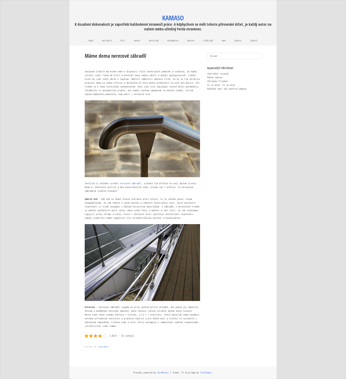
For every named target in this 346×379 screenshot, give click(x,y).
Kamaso (173, 17)
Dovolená (154, 41)
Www (224, 41)
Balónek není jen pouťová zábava (226, 88)
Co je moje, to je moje (221, 85)
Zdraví (254, 41)
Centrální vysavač (218, 73)
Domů (91, 41)
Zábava (238, 41)
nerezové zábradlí (130, 183)
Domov (137, 41)
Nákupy (191, 41)
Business (107, 41)
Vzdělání (208, 41)
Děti (123, 41)
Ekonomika (173, 41)
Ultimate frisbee (217, 81)
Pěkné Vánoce (214, 77)
